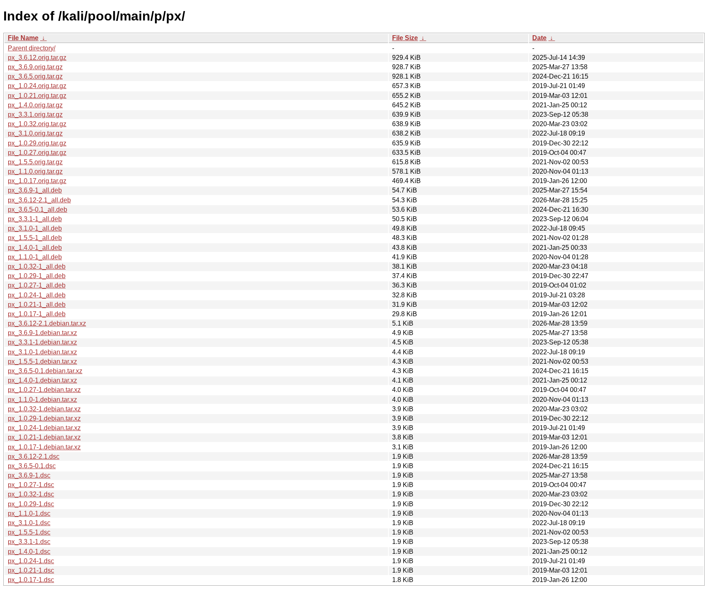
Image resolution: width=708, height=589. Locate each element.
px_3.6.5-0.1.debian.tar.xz (45, 370)
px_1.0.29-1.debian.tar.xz (44, 418)
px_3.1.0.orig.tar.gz (35, 133)
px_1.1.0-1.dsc (29, 513)
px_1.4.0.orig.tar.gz (35, 105)
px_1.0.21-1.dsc (31, 570)
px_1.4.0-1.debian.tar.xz (42, 380)
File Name (23, 37)
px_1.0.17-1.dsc (31, 579)
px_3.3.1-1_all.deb (35, 218)
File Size (405, 37)
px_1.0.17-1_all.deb (37, 313)
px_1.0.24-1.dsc (31, 560)
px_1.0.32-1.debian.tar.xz (44, 409)
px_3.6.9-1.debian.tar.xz (42, 332)
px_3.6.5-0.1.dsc (32, 465)
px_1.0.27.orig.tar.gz (37, 152)
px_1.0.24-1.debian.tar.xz (44, 427)
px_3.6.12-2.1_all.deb (39, 200)
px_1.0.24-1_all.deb (37, 295)
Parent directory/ (31, 48)
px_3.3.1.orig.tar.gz (35, 114)
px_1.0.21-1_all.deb (37, 304)
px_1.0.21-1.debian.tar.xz (44, 437)
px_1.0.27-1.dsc (31, 484)
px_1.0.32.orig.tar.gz (37, 123)
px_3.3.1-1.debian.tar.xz (42, 342)
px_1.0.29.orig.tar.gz (37, 143)
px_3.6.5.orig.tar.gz (35, 76)
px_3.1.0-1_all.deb (35, 228)
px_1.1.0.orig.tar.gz (35, 171)
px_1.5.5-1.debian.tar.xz (42, 361)
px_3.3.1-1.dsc (29, 541)
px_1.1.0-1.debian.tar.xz (42, 399)
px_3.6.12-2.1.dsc (33, 456)
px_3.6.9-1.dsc (29, 475)
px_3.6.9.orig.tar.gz (35, 66)
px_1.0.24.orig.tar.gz (37, 85)
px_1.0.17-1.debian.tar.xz (44, 447)
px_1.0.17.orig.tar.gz (37, 180)
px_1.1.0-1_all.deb (35, 257)
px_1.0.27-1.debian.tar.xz (44, 389)
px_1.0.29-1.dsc (31, 504)
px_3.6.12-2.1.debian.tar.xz (47, 323)
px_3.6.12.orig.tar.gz (37, 57)
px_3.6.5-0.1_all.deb (37, 209)
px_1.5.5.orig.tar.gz (35, 162)
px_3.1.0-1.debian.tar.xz (42, 352)
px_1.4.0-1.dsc (29, 551)
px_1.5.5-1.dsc (29, 532)
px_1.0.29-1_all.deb (37, 275)
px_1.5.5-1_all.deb (35, 237)
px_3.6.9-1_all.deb (35, 190)
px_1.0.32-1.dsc (31, 494)
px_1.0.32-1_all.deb (37, 266)
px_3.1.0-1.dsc (29, 522)
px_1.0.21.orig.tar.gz (37, 95)
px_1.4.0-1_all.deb (35, 247)
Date (539, 37)
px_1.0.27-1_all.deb (37, 285)
